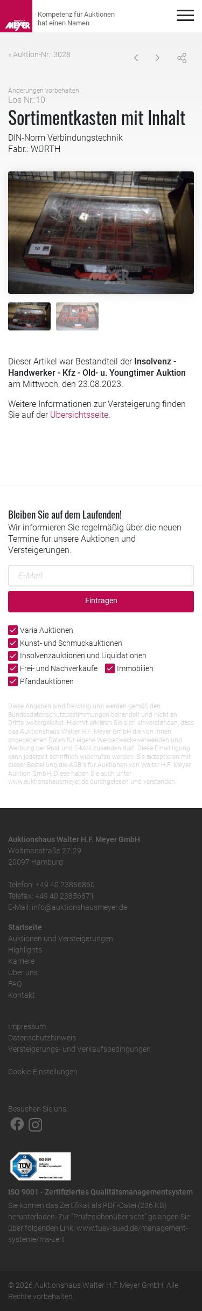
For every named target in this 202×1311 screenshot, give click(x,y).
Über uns (23, 972)
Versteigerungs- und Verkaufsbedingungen (79, 1049)
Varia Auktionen (46, 630)
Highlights (25, 950)
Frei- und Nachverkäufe (58, 668)
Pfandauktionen (47, 681)
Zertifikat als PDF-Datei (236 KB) (113, 1205)
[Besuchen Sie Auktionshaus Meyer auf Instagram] (36, 1124)
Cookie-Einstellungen (43, 1071)
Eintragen (101, 600)
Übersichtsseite (79, 415)
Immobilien (135, 668)
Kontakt (21, 995)
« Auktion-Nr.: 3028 (39, 54)
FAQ (15, 983)
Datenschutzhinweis (42, 1037)
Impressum (27, 1026)
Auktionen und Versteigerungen (60, 938)
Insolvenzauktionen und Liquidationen (83, 655)
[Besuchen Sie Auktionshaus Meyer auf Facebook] (17, 1124)
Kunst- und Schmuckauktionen (71, 643)
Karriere (21, 961)
